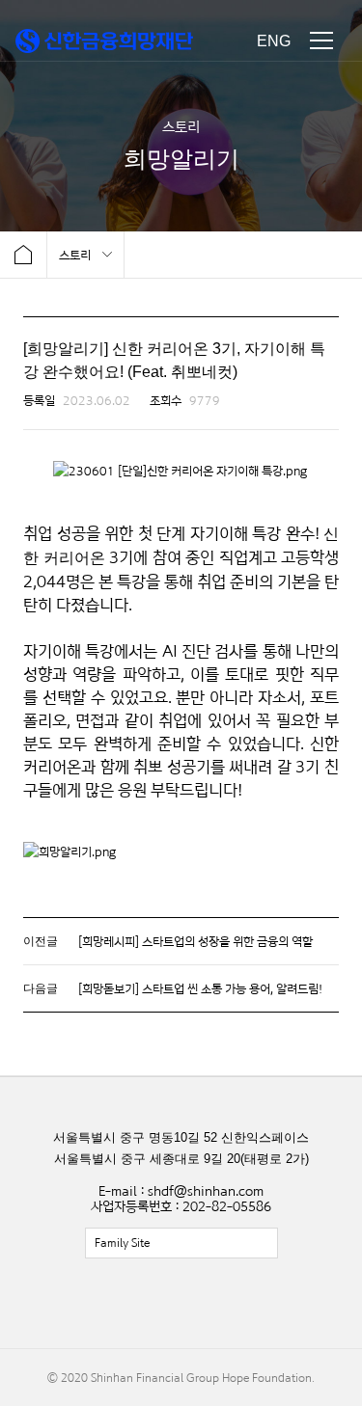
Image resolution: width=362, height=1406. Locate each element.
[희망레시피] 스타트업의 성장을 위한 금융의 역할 (195, 941)
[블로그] (94, 1304)
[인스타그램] (181, 1304)
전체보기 (181, 1243)
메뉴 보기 (321, 40)
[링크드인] (268, 1304)
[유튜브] (225, 1304)
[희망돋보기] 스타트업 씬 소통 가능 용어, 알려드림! (200, 988)
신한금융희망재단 (104, 41)
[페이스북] (138, 1304)
